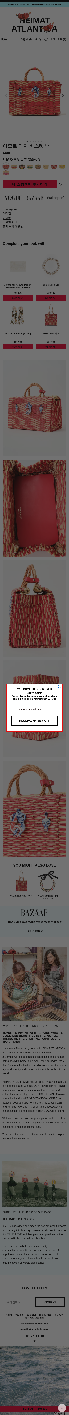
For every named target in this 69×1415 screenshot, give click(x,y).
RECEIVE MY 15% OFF (34, 720)
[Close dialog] (59, 686)
